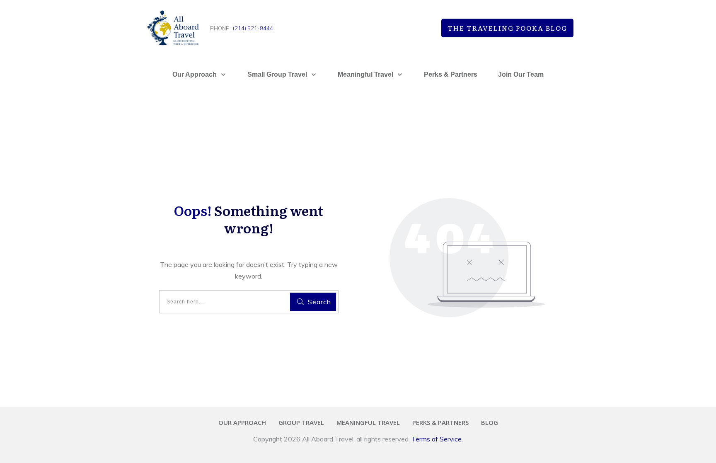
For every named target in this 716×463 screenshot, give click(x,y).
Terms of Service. (437, 439)
